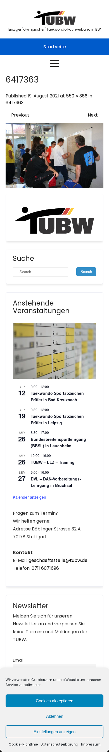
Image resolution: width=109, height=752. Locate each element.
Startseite (54, 47)
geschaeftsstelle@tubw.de (58, 560)
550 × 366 (76, 96)
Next (95, 115)
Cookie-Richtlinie (23, 744)
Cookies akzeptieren (54, 700)
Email (18, 660)
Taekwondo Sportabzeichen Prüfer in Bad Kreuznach (57, 396)
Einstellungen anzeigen (54, 731)
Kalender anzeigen (29, 497)
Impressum (91, 744)
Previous (18, 115)
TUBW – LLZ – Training (53, 462)
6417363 (14, 102)
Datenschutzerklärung (59, 744)
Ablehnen (54, 716)
